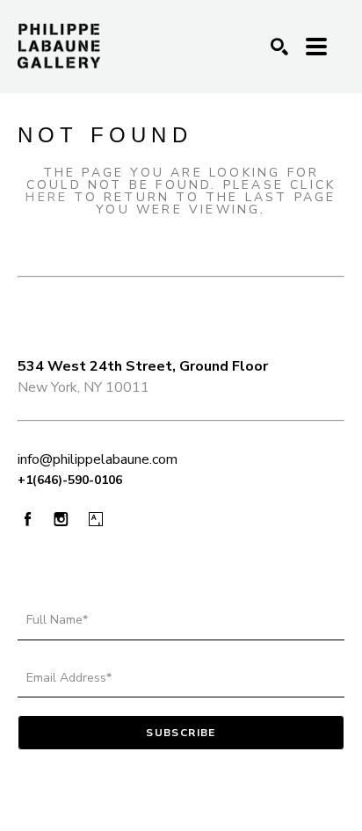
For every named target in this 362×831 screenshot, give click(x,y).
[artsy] (95, 520)
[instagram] (61, 520)
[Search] (279, 46)
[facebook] (28, 519)
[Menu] (316, 46)
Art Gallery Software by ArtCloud (236, 791)
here (46, 197)
